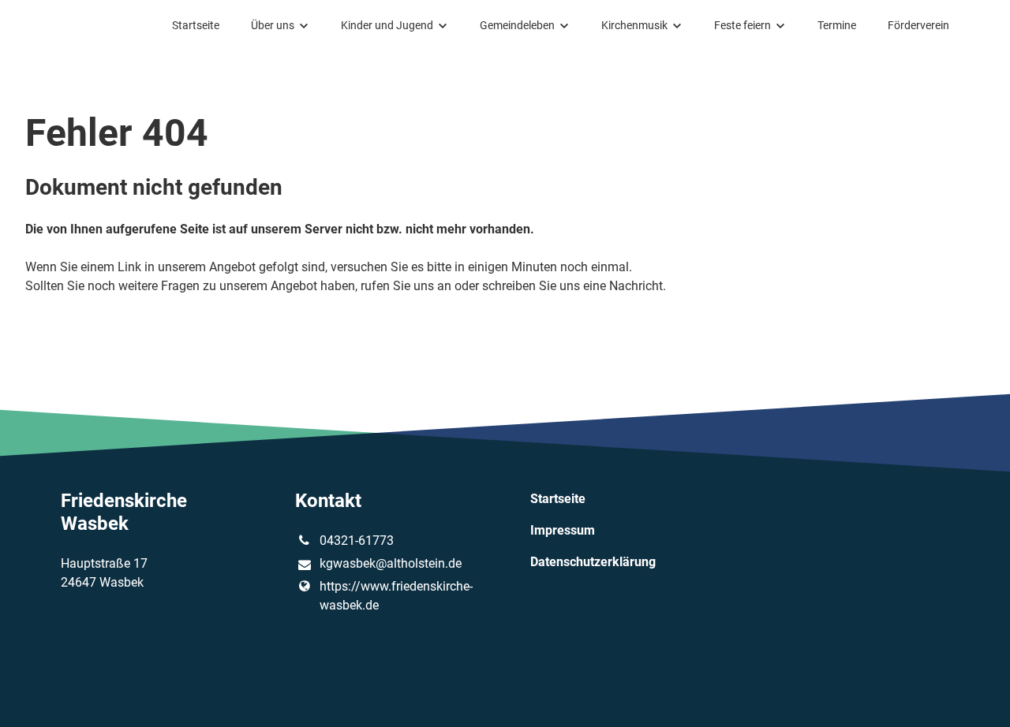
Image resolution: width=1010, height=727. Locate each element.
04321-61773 (357, 540)
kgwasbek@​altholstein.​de (391, 563)
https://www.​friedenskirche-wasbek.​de (396, 596)
